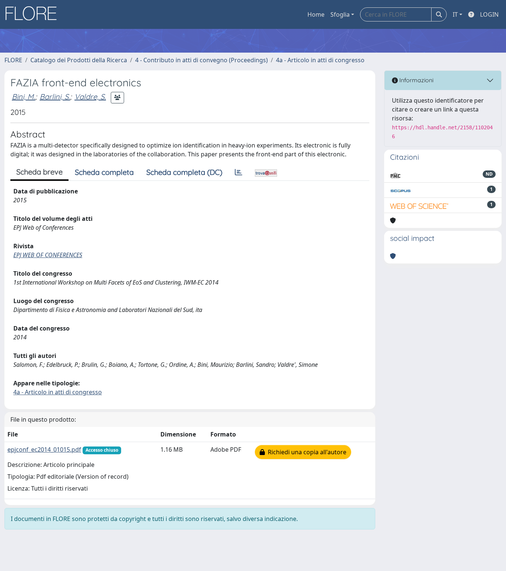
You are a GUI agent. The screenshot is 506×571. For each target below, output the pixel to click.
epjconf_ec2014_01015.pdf (44, 449)
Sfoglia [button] (340, 14)
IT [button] (455, 14)
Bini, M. (23, 96)
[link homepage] (33, 14)
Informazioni (415, 80)
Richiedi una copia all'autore (305, 452)
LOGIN (489, 14)
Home (315, 14)
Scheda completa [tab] (104, 172)
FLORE (13, 60)
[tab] (239, 172)
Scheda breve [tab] (39, 171)
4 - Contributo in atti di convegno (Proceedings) (201, 60)
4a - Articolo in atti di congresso (320, 60)
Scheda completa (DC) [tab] (184, 172)
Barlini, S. (55, 96)
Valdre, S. (90, 96)
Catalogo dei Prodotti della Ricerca (78, 60)
